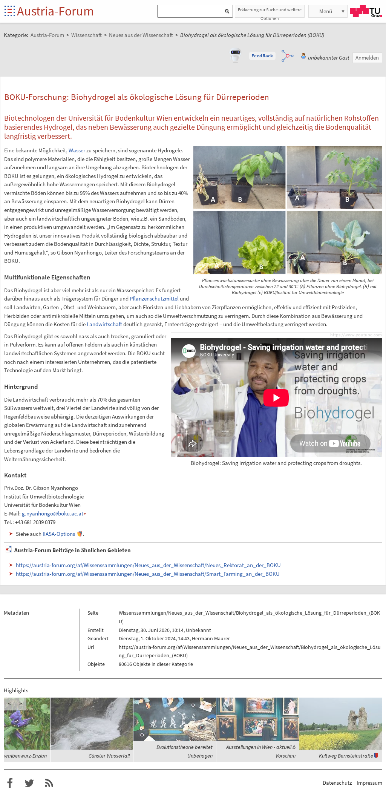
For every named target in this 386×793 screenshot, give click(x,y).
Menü (325, 11)
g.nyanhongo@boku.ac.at (52, 513)
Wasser (77, 150)
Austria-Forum (55, 11)
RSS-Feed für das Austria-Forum (49, 783)
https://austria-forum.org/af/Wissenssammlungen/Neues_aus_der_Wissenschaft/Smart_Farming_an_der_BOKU (148, 573)
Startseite (10, 11)
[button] (262, 56)
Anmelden (367, 57)
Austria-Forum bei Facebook (10, 783)
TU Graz (366, 11)
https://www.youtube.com (356, 334)
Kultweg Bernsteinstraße (346, 755)
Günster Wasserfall (109, 755)
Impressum (369, 782)
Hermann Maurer (211, 638)
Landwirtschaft (104, 324)
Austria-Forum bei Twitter (29, 783)
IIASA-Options (59, 533)
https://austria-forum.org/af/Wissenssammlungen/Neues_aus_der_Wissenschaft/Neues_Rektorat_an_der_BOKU (148, 565)
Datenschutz (337, 782)
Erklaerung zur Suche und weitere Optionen (270, 12)
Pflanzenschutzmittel (154, 298)
